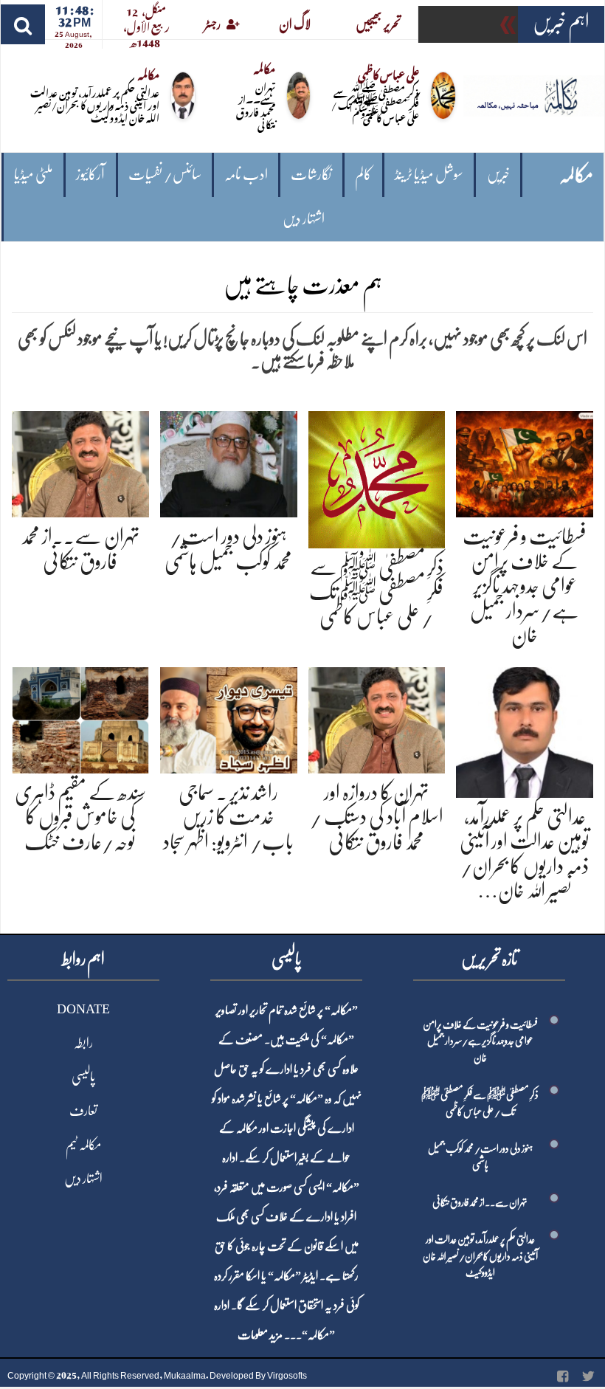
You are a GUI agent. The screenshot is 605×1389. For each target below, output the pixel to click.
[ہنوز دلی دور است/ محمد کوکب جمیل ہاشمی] (228, 461)
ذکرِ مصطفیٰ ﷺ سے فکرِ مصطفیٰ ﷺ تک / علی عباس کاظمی (375, 104)
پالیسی (83, 1077)
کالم (363, 174)
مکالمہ (576, 175)
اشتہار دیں (304, 219)
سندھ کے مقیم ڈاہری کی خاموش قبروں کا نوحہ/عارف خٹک (80, 817)
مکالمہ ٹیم (83, 1145)
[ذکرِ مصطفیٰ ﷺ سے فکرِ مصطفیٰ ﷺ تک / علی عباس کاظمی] (377, 477)
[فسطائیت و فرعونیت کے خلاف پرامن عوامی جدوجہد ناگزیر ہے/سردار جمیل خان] (524, 461)
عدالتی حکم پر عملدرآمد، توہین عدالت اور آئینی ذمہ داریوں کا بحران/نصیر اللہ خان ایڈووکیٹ (94, 104)
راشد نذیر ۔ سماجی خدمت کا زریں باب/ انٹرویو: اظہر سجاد (228, 817)
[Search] (23, 24)
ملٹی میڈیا (33, 174)
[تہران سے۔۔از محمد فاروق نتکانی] (80, 461)
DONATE (83, 1009)
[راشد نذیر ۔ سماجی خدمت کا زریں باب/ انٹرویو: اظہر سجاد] (228, 718)
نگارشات (311, 174)
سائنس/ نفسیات (164, 174)
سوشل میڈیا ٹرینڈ (429, 174)
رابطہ (83, 1043)
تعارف (83, 1111)
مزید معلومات (260, 1335)
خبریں (498, 174)
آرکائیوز (90, 174)
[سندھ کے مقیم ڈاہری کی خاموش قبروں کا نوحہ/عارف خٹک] (80, 718)
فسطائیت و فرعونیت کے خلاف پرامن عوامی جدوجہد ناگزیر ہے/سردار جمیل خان (525, 586)
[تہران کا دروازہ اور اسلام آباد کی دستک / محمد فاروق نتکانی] (377, 718)
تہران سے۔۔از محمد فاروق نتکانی (255, 105)
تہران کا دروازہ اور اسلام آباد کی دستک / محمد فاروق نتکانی (376, 817)
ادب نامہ (246, 174)
